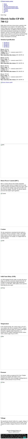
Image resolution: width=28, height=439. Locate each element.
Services (6, 9)
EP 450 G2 (6, 42)
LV (4, 12)
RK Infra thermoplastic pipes (11, 6)
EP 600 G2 (6, 45)
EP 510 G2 (6, 44)
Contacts (6, 11)
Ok (24, 437)
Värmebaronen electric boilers (11, 8)
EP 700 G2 (6, 46)
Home (5, 4)
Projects (6, 5)
